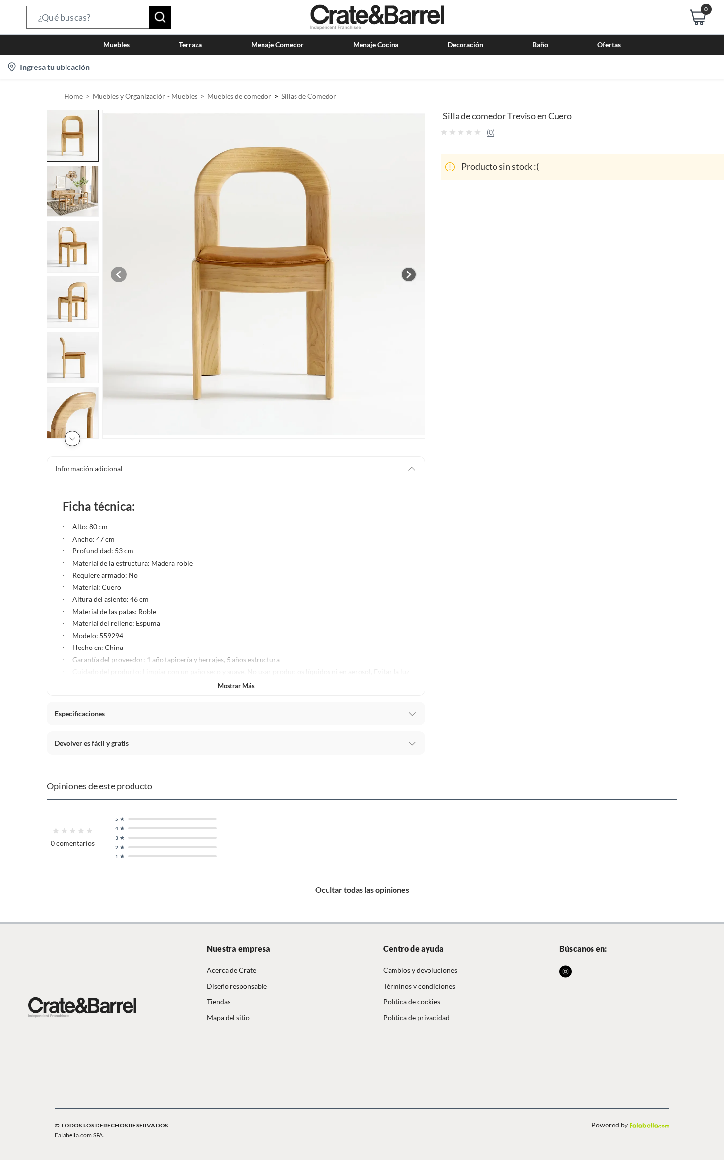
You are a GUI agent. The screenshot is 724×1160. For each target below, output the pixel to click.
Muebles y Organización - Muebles (145, 96)
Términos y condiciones (419, 986)
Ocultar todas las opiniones (362, 889)
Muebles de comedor (239, 96)
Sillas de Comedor (308, 96)
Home (73, 96)
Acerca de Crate (231, 970)
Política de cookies (411, 1001)
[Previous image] (119, 274)
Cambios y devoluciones (420, 970)
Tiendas (218, 1001)
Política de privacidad (416, 1017)
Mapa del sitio (228, 1017)
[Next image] (409, 274)
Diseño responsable (237, 986)
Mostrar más (236, 686)
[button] (98, 17)
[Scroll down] (72, 438)
